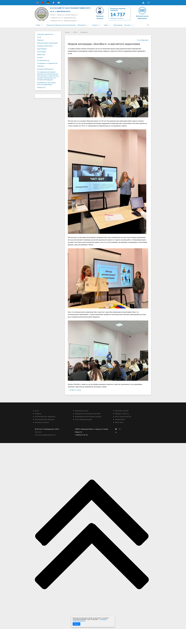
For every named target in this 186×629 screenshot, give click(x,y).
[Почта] (148, 2)
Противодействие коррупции (44, 419)
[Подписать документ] (116, 431)
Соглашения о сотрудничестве (47, 63)
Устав (39, 37)
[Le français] (53, 2)
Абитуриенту (82, 25)
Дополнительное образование (47, 43)
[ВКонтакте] (116, 429)
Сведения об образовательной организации (61, 25)
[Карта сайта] (143, 2)
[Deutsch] (48, 2)
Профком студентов (122, 414)
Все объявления (143, 40)
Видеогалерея (42, 49)
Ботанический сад (43, 60)
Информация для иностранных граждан (88, 416)
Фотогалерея (41, 52)
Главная (67, 32)
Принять (76, 624)
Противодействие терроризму (45, 416)
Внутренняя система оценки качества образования (46, 83)
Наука (106, 25)
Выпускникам (118, 25)
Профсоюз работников (45, 46)
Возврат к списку (75, 390)
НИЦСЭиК (40, 66)
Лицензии (38, 414)
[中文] (42, 2)
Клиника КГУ (41, 87)
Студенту (95, 25)
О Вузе (38, 25)
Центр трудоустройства (123, 416)
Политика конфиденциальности (45, 435)
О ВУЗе (75, 32)
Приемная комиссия (81, 411)
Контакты (127, 25)
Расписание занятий (121, 411)
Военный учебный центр (45, 69)
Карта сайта (119, 422)
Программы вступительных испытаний (87, 414)
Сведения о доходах (42, 422)
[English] (37, 2)
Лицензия (40, 40)
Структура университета (45, 34)
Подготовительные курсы (83, 419)
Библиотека (41, 54)
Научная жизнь (120, 419)
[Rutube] (120, 429)
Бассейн (40, 57)
